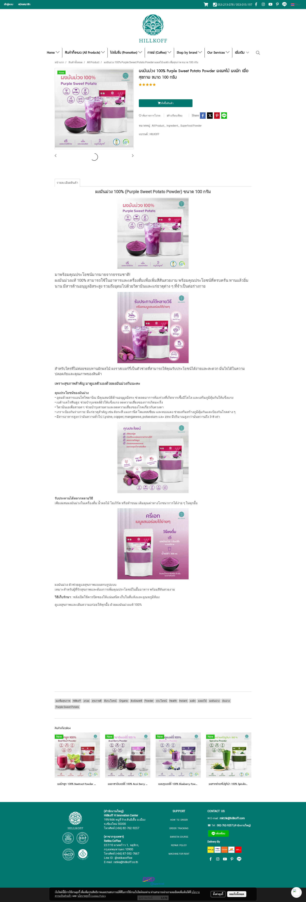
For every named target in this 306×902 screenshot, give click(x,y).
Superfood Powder (191, 125)
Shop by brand (187, 52)
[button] (258, 52)
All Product (158, 125)
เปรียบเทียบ (175, 115)
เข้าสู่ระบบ (8, 4)
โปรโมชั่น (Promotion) (124, 52)
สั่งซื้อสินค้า (167, 103)
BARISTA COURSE (178, 836)
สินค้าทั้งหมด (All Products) (83, 52)
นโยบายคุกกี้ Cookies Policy (92, 895)
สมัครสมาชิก (24, 4)
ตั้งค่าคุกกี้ (218, 894)
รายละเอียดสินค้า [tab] (67, 182)
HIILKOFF (154, 134)
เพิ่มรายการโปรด (150, 115)
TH (296, 4)
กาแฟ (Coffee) (158, 52)
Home (51, 52)
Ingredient (172, 125)
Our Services (216, 52)
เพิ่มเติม (240, 52)
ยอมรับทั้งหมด (236, 894)
